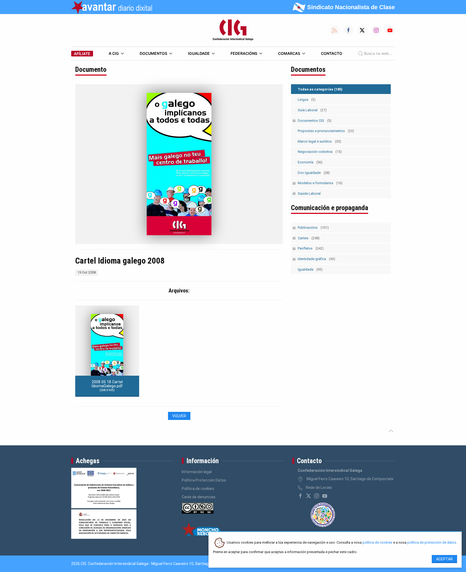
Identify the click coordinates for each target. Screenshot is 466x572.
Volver (179, 416)
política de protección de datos (431, 543)
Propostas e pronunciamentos (326, 131)
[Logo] (233, 30)
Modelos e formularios (320, 183)
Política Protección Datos (204, 480)
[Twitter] (308, 496)
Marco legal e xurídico (319, 141)
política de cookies (377, 543)
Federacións (244, 53)
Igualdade (199, 53)
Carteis (309, 238)
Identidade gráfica (316, 259)
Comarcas (289, 53)
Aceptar (444, 559)
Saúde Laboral (309, 193)
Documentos (153, 53)
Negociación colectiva (320, 152)
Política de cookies (198, 488)
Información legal (197, 472)
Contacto (331, 53)
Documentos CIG (314, 121)
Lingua (307, 99)
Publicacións (313, 228)
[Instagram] (316, 496)
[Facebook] (300, 496)
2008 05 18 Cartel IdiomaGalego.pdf (107, 386)
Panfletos (311, 248)
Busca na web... (378, 53)
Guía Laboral (312, 110)
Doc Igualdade (314, 173)
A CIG (114, 53)
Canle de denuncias (198, 497)
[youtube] (324, 496)
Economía (310, 162)
